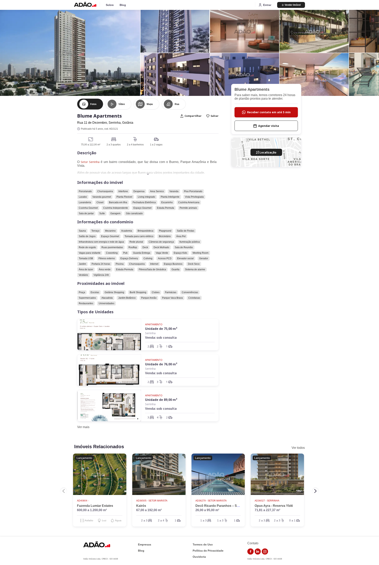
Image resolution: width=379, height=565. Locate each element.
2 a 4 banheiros (135, 144)
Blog (123, 5)
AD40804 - (83, 500)
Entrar (267, 5)
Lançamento (84, 457)
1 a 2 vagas (156, 144)
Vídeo (121, 104)
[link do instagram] (265, 551)
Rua (177, 104)
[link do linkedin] (258, 551)
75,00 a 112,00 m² (90, 144)
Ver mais (83, 427)
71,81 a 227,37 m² (267, 510)
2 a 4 (161, 520)
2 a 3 (144, 520)
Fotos (93, 104)
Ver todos (298, 447)
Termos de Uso (203, 544)
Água (118, 520)
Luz (104, 520)
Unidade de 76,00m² (161, 364)
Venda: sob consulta (161, 337)
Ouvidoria (199, 556)
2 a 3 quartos (114, 144)
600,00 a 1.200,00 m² (92, 510)
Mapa (150, 104)
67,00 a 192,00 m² (149, 510)
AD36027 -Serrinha (267, 500)
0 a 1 (292, 520)
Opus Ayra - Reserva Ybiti (274, 505)
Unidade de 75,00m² (161, 328)
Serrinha (150, 333)
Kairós (141, 505)
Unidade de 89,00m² (161, 400)
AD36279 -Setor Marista (211, 500)
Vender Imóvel (293, 5)
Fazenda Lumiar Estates (95, 505)
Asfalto (89, 520)
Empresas (144, 544)
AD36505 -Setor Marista (151, 500)
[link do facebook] (250, 551)
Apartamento (153, 324)
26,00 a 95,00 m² (207, 510)
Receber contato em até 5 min (269, 112)
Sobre (110, 5)
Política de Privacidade (208, 550)
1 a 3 (203, 520)
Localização (268, 152)
